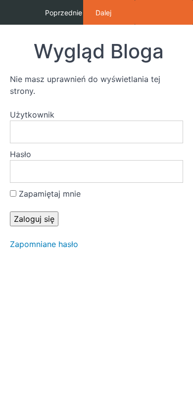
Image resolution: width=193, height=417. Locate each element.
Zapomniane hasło (44, 244)
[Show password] (165, 171)
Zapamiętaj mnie (48, 194)
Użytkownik (32, 115)
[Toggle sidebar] (164, 12)
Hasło (20, 154)
